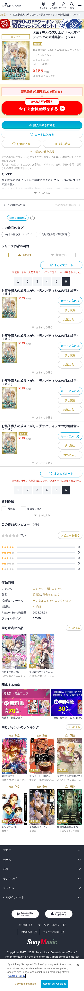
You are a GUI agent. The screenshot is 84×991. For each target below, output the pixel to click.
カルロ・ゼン (19, 779)
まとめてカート (63, 265)
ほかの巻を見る (45, 151)
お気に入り (23, 143)
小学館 (37, 606)
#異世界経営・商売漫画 (54, 234)
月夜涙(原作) (39, 50)
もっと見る (44, 192)
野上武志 (47, 779)
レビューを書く (41, 64)
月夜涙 (11, 508)
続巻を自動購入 (18, 217)
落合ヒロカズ (34, 508)
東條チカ (6, 779)
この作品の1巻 (16, 205)
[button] (53, 932)
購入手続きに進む (44, 125)
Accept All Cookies (54, 983)
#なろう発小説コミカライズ (19, 234)
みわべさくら (45, 675)
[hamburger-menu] (79, 5)
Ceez (73, 779)
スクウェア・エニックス (14, 675)
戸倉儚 (75, 831)
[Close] (77, 965)
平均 (23, 535)
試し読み (64, 143)
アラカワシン (64, 831)
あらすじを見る (44, 327)
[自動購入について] (32, 217)
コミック (15, 37)
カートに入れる (44, 134)
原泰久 (5, 831)
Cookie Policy (16, 975)
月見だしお (63, 779)
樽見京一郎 (35, 779)
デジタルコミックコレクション (52, 600)
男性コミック (54, 588)
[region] (42, 975)
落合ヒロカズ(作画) (57, 50)
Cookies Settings (25, 983)
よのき (32, 831)
